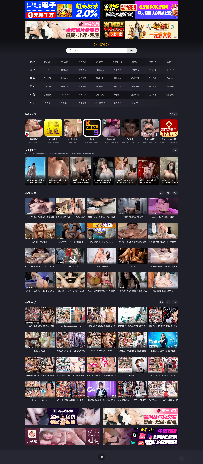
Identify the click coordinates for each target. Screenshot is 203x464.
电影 (32, 78)
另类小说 (135, 94)
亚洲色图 (65, 86)
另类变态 (170, 78)
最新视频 (30, 193)
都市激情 (47, 94)
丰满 (161, 302)
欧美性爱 (100, 78)
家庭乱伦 (65, 94)
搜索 (132, 50)
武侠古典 (100, 94)
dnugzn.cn (101, 44)
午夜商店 (65, 103)
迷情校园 (117, 94)
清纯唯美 (135, 86)
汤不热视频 (100, 103)
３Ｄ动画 (100, 70)
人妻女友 (82, 94)
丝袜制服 (135, 70)
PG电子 (47, 62)
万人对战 (82, 62)
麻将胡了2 (117, 62)
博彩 (32, 61)
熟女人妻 (117, 70)
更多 (175, 193)
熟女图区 (152, 86)
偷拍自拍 (65, 78)
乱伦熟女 (152, 78)
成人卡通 (82, 78)
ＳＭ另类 (170, 70)
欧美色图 (82, 86)
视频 (32, 70)
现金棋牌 (152, 62)
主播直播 (152, 70)
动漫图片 (100, 86)
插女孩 (47, 103)
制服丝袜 (117, 78)
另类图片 (170, 86)
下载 (175, 150)
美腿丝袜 (117, 86)
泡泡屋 (135, 103)
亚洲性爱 (47, 78)
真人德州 (65, 62)
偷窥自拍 (47, 86)
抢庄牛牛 (170, 62)
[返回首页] (182, 459)
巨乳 (168, 193)
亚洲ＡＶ (47, 70)
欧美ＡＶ (82, 70)
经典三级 (135, 78)
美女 (161, 193)
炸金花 (135, 62)
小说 (32, 94)
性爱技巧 (170, 94)
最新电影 (30, 302)
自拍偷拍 (65, 70)
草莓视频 (82, 103)
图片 (32, 86)
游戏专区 (100, 62)
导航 (32, 102)
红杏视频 (117, 103)
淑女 (168, 302)
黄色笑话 (152, 94)
